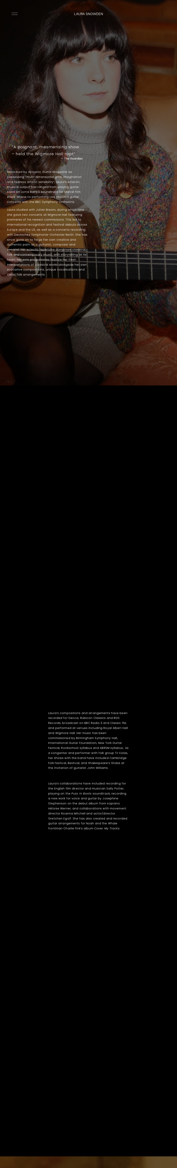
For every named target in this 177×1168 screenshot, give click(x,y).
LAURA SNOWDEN (88, 14)
